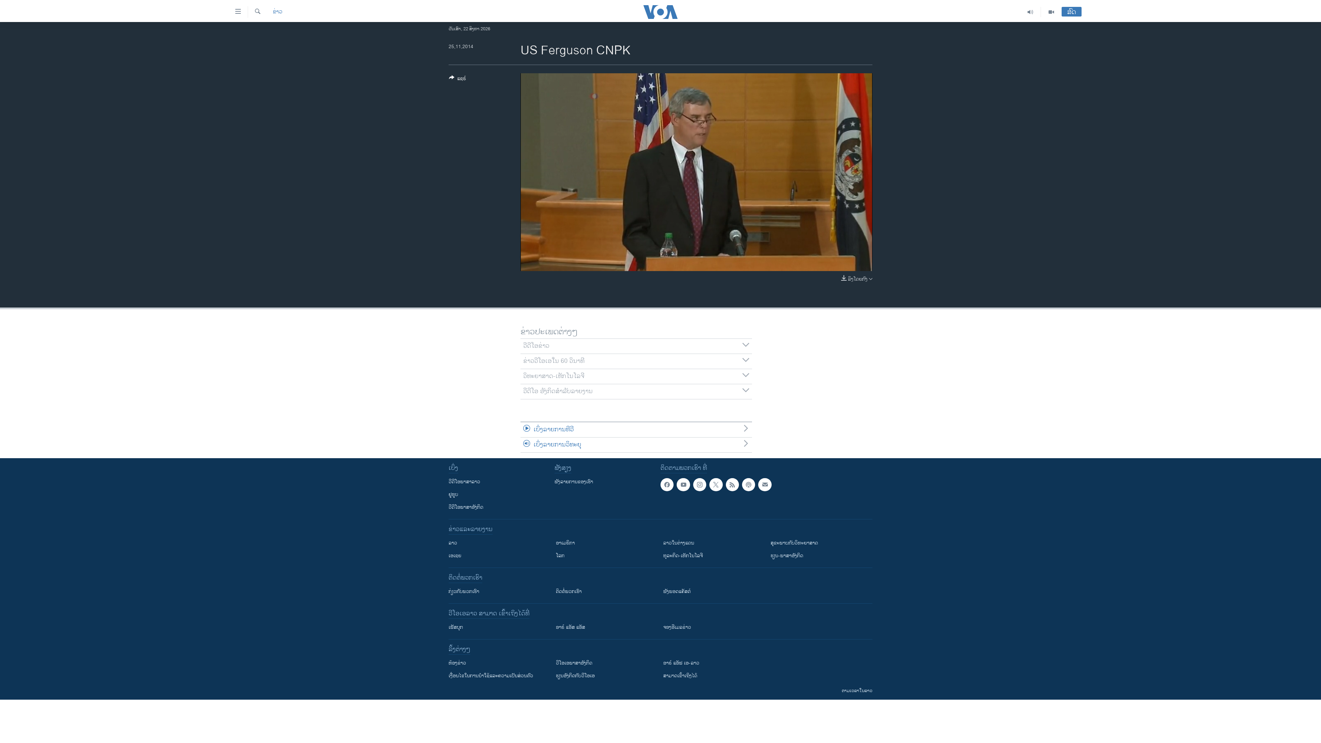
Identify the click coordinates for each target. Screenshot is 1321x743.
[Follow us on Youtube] (683, 484)
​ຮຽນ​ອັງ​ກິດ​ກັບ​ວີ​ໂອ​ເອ (575, 675)
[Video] (1051, 12)
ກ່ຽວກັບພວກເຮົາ (464, 591)
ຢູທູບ (453, 494)
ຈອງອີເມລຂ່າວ (677, 627)
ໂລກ (560, 555)
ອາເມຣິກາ (565, 543)
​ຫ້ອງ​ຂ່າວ (457, 663)
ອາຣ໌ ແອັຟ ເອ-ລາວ (681, 663)
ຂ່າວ (277, 12)
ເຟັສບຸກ (456, 627)
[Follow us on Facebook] (667, 484)
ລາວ (453, 543)
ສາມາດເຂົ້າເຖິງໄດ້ (680, 675)
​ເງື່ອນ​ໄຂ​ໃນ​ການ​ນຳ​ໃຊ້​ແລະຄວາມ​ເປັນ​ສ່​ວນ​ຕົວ (491, 675)
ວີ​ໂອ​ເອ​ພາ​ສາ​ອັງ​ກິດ (574, 663)
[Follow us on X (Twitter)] (715, 484)
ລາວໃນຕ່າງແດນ (678, 543)
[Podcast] (748, 484)
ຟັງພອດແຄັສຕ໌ (677, 591)
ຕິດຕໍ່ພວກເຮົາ (569, 591)
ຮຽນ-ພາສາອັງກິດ (787, 555)
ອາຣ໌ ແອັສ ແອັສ (570, 627)
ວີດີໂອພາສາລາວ (464, 481)
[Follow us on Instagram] (699, 484)
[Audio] (1030, 12)
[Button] (457, 79)
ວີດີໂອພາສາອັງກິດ (466, 507)
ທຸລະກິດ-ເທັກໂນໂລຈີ (683, 555)
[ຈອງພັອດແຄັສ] (764, 484)
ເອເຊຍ (455, 555)
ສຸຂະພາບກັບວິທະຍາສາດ (794, 543)
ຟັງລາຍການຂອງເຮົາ (574, 481)
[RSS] (732, 484)
